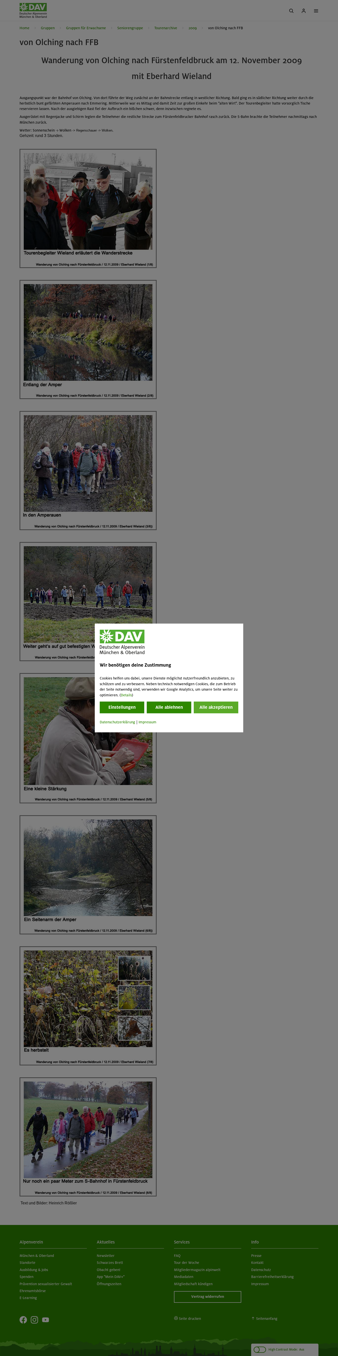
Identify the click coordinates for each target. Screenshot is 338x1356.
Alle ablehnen (169, 707)
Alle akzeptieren (216, 707)
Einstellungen (122, 707)
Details (126, 695)
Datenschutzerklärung (117, 722)
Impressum (147, 722)
